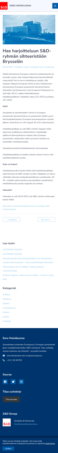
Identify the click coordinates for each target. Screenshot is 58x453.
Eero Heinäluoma (20, 5)
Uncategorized (9, 308)
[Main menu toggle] (55, 6)
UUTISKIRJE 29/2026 (12, 254)
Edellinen (11, 219)
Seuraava (46, 219)
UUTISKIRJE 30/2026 (12, 249)
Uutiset (26, 67)
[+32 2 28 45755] (12, 360)
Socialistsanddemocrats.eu (26, 424)
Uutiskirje (7, 321)
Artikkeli (18, 67)
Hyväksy (8, 448)
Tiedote (6, 303)
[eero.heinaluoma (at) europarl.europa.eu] (22, 355)
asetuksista (50, 443)
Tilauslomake (11, 399)
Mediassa (7, 299)
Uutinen (6, 312)
